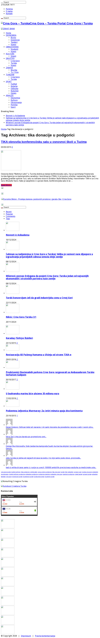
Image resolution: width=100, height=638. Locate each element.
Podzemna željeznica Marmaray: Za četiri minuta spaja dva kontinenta (44, 411)
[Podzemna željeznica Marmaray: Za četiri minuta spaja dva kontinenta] (12, 406)
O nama (9, 11)
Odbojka (14, 88)
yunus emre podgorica (45, 472)
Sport (13, 107)
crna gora (9, 476)
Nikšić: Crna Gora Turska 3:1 (21, 317)
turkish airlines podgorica (17, 474)
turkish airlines (15, 472)
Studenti (14, 49)
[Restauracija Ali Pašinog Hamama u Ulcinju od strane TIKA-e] (12, 350)
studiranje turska (28, 476)
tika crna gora (56, 472)
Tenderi (14, 42)
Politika (14, 105)
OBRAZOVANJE (12, 47)
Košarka (14, 86)
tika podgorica (25, 472)
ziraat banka (78, 474)
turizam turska (87, 474)
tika (66, 472)
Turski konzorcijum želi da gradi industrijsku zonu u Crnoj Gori (39, 298)
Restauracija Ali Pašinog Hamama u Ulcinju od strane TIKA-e (38, 354)
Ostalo (13, 93)
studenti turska (49, 476)
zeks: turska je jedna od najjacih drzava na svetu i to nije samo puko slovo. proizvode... (43, 458)
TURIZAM (10, 75)
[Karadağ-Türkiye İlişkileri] (12, 333)
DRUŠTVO (10, 58)
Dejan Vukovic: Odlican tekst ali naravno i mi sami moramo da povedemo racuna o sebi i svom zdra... (50, 427)
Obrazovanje (16, 102)
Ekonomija (15, 98)
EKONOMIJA (11, 35)
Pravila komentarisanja (45, 636)
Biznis (13, 37)
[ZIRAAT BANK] (8, 29)
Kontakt (9, 13)
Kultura (14, 100)
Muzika (14, 70)
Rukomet (15, 91)
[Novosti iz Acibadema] (7, 527)
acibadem (70, 472)
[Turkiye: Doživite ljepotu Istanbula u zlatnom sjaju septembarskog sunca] (7, 614)
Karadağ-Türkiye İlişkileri (19, 338)
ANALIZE (10, 95)
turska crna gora (87, 472)
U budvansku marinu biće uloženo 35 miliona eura (32, 393)
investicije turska (17, 476)
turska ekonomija (39, 476)
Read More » (6, 185)
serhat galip (33, 472)
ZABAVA (9, 68)
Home (8, 33)
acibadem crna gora (56, 474)
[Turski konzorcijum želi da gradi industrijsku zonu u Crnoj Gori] (7, 556)
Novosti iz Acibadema (15, 115)
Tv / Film (15, 72)
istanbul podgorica (68, 474)
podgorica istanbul (44, 474)
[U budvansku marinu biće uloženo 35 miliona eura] (12, 389)
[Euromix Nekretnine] (36, 199)
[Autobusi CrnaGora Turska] (13, 486)
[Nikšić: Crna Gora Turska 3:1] (7, 566)
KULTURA (10, 54)
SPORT (9, 81)
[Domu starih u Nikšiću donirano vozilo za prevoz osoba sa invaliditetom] (7, 633)
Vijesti (13, 44)
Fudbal (14, 84)
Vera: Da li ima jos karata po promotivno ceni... (26, 436)
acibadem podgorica (31, 474)
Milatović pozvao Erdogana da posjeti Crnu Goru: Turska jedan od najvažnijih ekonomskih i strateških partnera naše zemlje (47, 277)
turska (63, 472)
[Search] (2, 2)
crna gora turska (6, 472)
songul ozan (78, 472)
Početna (9, 9)
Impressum (26, 636)
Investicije (15, 40)
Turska (14, 63)
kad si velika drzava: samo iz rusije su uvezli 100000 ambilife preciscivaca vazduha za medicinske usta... (51, 467)
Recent (9, 212)
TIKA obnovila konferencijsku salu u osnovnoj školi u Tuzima (44, 141)
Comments (10, 216)
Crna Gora (15, 61)
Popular (9, 214)
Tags (8, 219)
